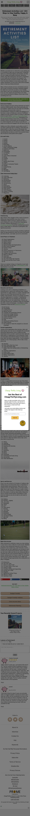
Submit (15, 418)
